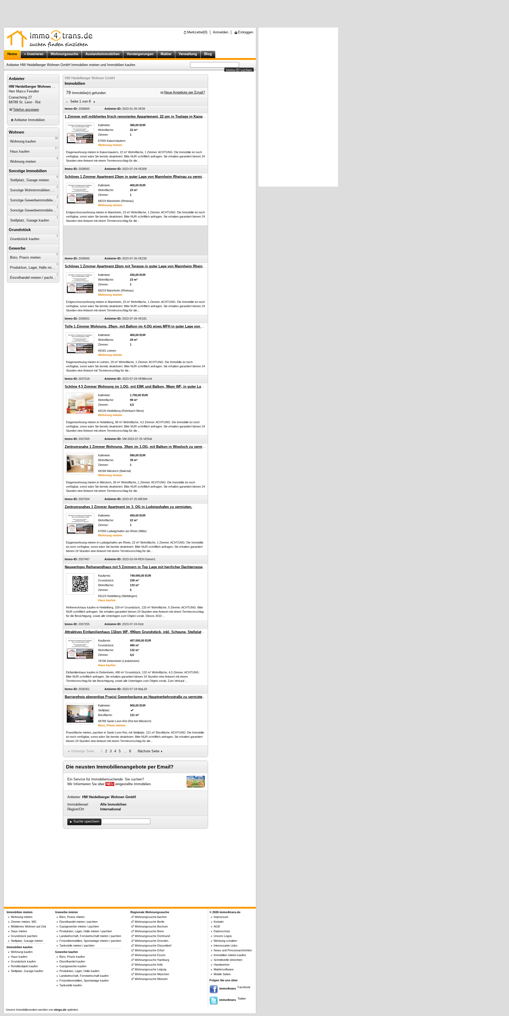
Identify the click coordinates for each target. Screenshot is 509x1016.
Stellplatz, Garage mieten (29, 180)
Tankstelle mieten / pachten (76, 945)
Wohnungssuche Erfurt (149, 950)
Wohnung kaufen (23, 141)
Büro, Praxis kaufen (72, 956)
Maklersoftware (224, 969)
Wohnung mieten (23, 162)
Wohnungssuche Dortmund (152, 936)
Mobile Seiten (222, 974)
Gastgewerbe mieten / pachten (79, 926)
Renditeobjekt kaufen (24, 966)
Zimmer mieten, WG (24, 921)
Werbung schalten (225, 940)
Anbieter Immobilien (29, 120)
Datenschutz (222, 931)
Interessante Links (226, 945)
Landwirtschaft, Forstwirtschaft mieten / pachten (90, 936)
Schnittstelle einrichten (228, 959)
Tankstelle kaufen (70, 985)
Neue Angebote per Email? (184, 92)
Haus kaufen (19, 151)
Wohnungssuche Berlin (149, 921)
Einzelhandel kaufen (72, 961)
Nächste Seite (148, 751)
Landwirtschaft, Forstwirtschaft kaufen (84, 975)
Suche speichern (86, 821)
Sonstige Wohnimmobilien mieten (34, 190)
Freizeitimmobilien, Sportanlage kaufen (84, 980)
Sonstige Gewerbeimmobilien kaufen (34, 210)
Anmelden (220, 32)
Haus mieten (19, 931)
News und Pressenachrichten (233, 950)
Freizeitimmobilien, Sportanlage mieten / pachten (90, 940)
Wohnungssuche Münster (151, 978)
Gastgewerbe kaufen (72, 966)
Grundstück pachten (24, 936)
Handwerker (222, 964)
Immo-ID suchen (239, 70)
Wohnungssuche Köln (149, 964)
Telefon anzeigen (26, 110)
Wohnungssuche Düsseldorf (153, 945)
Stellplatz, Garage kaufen (29, 220)
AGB (217, 926)
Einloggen (245, 32)
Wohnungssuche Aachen (151, 916)
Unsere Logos (223, 936)
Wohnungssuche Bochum (151, 926)
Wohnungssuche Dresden (151, 940)
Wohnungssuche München (152, 974)
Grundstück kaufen (24, 239)
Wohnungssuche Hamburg (152, 959)
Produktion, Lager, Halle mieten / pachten (34, 268)
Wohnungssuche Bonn (149, 931)
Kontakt (218, 921)
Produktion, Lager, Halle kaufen (79, 971)
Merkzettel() (197, 32)
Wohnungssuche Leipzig (150, 969)
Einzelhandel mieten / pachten (33, 278)
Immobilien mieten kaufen (230, 955)
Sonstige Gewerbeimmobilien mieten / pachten (34, 200)
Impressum (221, 916)
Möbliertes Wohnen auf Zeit (28, 926)
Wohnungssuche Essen (150, 955)
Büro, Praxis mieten (25, 257)
